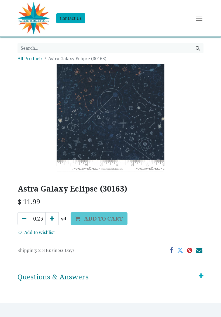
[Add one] (52, 218)
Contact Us (71, 18)
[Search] (197, 48)
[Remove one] (24, 218)
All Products (30, 59)
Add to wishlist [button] (39, 232)
